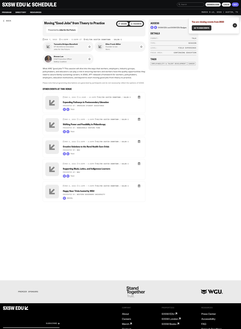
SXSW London (170, 318)
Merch (125, 323)
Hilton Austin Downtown (98, 39)
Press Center (208, 313)
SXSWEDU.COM (213, 5)
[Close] (235, 25)
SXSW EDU (168, 313)
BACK (7, 21)
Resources (35, 12)
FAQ (203, 323)
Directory (20, 12)
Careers (126, 318)
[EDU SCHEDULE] (29, 5)
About (125, 313)
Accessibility (208, 318)
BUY (235, 5)
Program (6, 12)
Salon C (118, 39)
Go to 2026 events (201, 28)
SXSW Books (169, 323)
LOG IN (226, 5)
